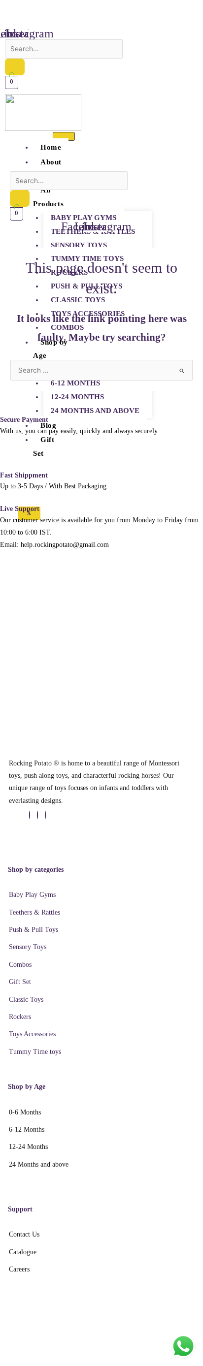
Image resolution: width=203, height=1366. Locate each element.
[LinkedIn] (37, 815)
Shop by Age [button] (50, 349)
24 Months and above (95, 410)
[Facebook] (29, 815)
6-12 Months (75, 383)
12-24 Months (77, 397)
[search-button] (15, 67)
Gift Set (43, 446)
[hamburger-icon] (64, 136)
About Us (47, 169)
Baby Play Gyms (83, 218)
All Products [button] (48, 197)
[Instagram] (45, 815)
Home (50, 147)
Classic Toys (78, 300)
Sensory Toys (79, 245)
